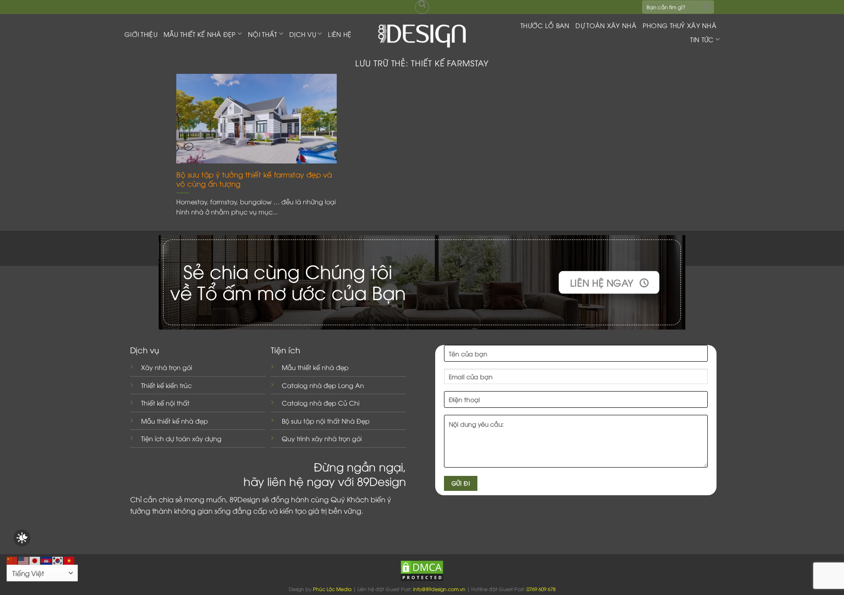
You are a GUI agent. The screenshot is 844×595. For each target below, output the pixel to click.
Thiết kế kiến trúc (166, 385)
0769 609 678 (541, 588)
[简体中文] (12, 559)
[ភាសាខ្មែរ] (46, 559)
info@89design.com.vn (439, 588)
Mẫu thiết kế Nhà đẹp (200, 34)
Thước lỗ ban (544, 25)
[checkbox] (22, 538)
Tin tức (701, 39)
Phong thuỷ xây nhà (680, 25)
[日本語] (35, 559)
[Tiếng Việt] (69, 559)
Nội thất (262, 34)
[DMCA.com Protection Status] (422, 569)
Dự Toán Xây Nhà (605, 25)
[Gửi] (706, 6)
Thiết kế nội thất (165, 403)
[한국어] (58, 559)
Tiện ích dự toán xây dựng (181, 438)
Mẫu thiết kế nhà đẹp (174, 421)
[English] (23, 559)
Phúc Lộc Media (332, 588)
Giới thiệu (140, 34)
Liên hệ (339, 34)
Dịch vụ (302, 34)
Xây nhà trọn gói (166, 367)
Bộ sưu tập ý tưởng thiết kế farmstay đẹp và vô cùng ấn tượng (254, 179)
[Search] (422, 7)
